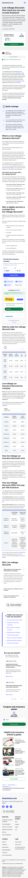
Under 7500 (7, 410)
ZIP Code (5, 267)
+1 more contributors (13, 56)
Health (16, 827)
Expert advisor (5, 847)
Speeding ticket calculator (13, 632)
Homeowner (19, 281)
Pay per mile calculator (13, 643)
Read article (9, 676)
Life (16, 829)
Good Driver (8, 285)
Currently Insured (9, 281)
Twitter (7, 806)
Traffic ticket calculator (13, 635)
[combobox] (14, 348)
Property (17, 824)
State (5, 346)
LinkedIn (11, 806)
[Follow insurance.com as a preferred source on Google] (14, 605)
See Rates (8, 309)
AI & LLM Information (7, 855)
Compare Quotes (14, 44)
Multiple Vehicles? (18, 285)
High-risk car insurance (7, 829)
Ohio (5, 348)
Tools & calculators (6, 824)
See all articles (14, 779)
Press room (4, 852)
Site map (4, 832)
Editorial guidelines (6, 849)
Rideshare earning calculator (14, 640)
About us (4, 842)
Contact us (4, 844)
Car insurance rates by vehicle (14, 620)
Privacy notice (18, 842)
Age (15, 267)
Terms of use (18, 844)
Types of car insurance (7, 826)
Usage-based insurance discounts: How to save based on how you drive (13, 666)
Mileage (6, 408)
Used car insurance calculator (14, 637)
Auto (16, 821)
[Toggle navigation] (25, 2)
